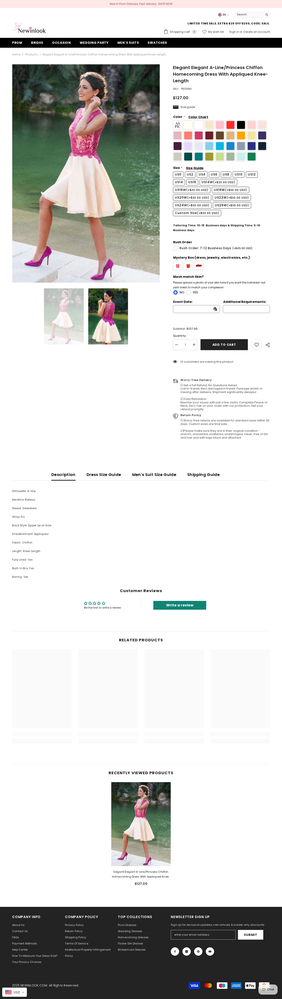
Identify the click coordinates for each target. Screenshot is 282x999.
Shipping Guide (203, 474)
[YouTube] (210, 951)
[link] (256, 344)
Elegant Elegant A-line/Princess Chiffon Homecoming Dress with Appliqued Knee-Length (141, 874)
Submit (250, 935)
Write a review (179, 605)
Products (31, 54)
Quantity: (179, 336)
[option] (86, 173)
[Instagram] (186, 951)
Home (16, 54)
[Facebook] (175, 951)
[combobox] (249, 14)
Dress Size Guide (104, 474)
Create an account (256, 32)
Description (63, 474)
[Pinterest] (198, 951)
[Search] (252, 14)
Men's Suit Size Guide (154, 474)
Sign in (234, 32)
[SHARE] (266, 345)
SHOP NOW (165, 4)
